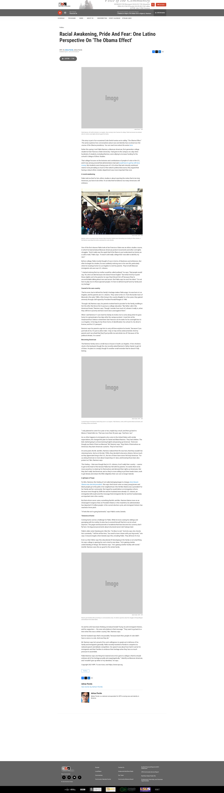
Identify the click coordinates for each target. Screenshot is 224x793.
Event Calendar (114, 18)
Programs (72, 18)
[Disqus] (111, 737)
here (131, 145)
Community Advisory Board (125, 779)
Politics (61, 27)
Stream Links (127, 18)
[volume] (65, 13)
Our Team (121, 775)
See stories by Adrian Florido (92, 687)
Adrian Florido (69, 50)
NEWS (81, 18)
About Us (90, 18)
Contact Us (121, 767)
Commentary (99, 775)
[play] (60, 13)
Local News (98, 771)
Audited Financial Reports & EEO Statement (150, 767)
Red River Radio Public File (148, 776)
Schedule (61, 18)
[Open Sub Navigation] (65, 18)
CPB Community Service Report (150, 772)
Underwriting (102, 18)
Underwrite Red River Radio (125, 771)
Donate (161, 5)
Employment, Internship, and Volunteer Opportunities (152, 780)
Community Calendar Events (103, 779)
